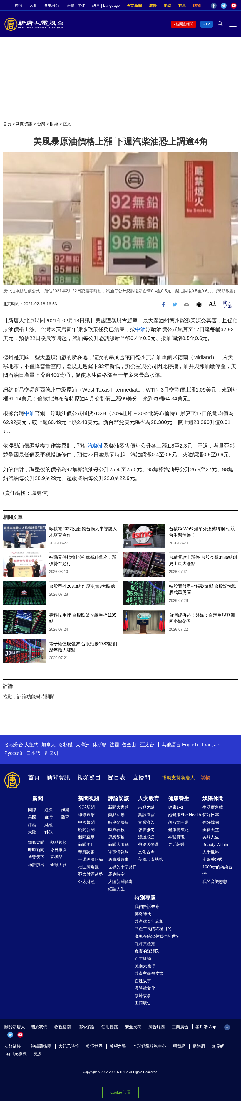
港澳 (48, 809)
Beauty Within (215, 844)
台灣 (41, 123)
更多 (38, 1053)
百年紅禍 (143, 958)
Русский (13, 753)
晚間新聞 (86, 829)
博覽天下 (36, 857)
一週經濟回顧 (90, 859)
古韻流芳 (146, 822)
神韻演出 (36, 864)
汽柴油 (95, 446)
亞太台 (147, 744)
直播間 (141, 777)
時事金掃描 (118, 822)
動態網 (199, 1046)
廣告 (153, 5)
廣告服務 (156, 1026)
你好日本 (210, 814)
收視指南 (62, 1026)
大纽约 (31, 744)
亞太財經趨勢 (90, 874)
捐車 (182, 5)
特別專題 (145, 898)
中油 (140, 329)
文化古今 (146, 851)
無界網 (218, 1046)
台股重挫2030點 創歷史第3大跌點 (82, 586)
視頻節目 (89, 777)
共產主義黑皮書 (149, 973)
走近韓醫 (176, 844)
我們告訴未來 (147, 906)
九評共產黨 (145, 943)
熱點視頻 (58, 842)
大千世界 (210, 851)
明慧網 (179, 1046)
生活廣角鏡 (212, 807)
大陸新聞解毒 (120, 881)
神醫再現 (176, 837)
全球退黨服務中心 (149, 1046)
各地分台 (51, 5)
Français (211, 744)
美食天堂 (210, 829)
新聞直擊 (86, 837)
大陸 (32, 832)
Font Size (212, 304)
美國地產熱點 (150, 859)
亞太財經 (86, 881)
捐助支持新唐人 (178, 777)
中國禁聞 (86, 822)
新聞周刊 (86, 844)
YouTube (234, 6)
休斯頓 (100, 744)
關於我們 (39, 1026)
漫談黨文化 (145, 988)
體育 (65, 817)
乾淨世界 (94, 1046)
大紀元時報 (68, 1046)
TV (207, 24)
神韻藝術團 (41, 1046)
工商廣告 (143, 1003)
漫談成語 (146, 837)
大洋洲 (83, 744)
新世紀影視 (16, 1053)
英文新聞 (134, 5)
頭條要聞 (36, 842)
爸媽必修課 (148, 844)
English (190, 744)
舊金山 (129, 744)
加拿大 (48, 744)
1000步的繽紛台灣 (217, 870)
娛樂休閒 (213, 798)
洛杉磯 (65, 744)
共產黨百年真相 (149, 921)
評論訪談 (118, 798)
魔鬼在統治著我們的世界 (157, 936)
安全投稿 (133, 1026)
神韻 (18, 5)
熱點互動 (116, 814)
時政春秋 (116, 829)
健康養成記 (178, 829)
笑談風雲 (146, 814)
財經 (54, 123)
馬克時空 (116, 874)
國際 (32, 809)
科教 (48, 832)
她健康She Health (184, 814)
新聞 (37, 798)
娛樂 (65, 809)
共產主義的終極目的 (153, 928)
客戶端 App (205, 1026)
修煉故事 (143, 995)
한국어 (51, 753)
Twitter (224, 6)
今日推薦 (58, 849)
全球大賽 (58, 864)
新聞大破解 (118, 844)
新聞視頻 (88, 798)
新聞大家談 (118, 807)
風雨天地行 (145, 965)
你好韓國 (210, 822)
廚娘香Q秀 (212, 859)
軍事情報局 (118, 851)
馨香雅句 (146, 829)
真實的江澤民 (147, 951)
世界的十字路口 (122, 866)
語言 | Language (106, 5)
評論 (32, 824)
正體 (70, 5)
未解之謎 (146, 807)
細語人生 (116, 889)
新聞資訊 (24, 123)
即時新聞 (36, 849)
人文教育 (148, 798)
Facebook (214, 6)
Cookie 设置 (120, 1092)
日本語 (33, 753)
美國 (32, 817)
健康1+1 (175, 807)
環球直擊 (86, 814)
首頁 (7, 123)
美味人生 (210, 837)
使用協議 (109, 1026)
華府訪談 (86, 851)
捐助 (167, 5)
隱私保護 (86, 1026)
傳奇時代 (143, 914)
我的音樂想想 (214, 881)
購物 (197, 5)
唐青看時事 (118, 859)
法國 (114, 744)
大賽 (33, 5)
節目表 (116, 777)
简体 (81, 5)
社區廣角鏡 (88, 866)
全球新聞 (86, 807)
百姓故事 (143, 980)
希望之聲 (118, 1046)
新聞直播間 (184, 24)
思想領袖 (116, 837)
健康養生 (178, 798)
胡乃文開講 (178, 822)
